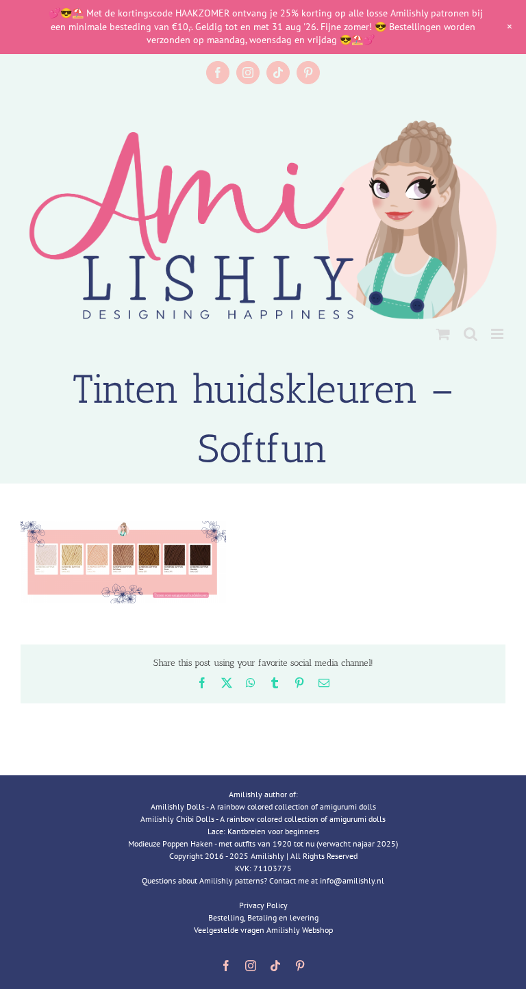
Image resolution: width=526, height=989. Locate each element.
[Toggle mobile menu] (498, 334)
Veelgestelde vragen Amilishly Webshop (263, 930)
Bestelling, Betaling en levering (263, 917)
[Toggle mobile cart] (443, 334)
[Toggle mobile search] (470, 334)
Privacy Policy (263, 905)
